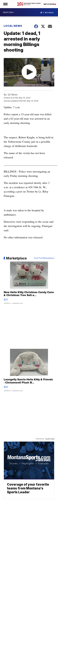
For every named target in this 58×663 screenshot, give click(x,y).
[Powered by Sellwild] (49, 439)
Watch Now (49, 4)
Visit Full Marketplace (44, 258)
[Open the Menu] (5, 4)
